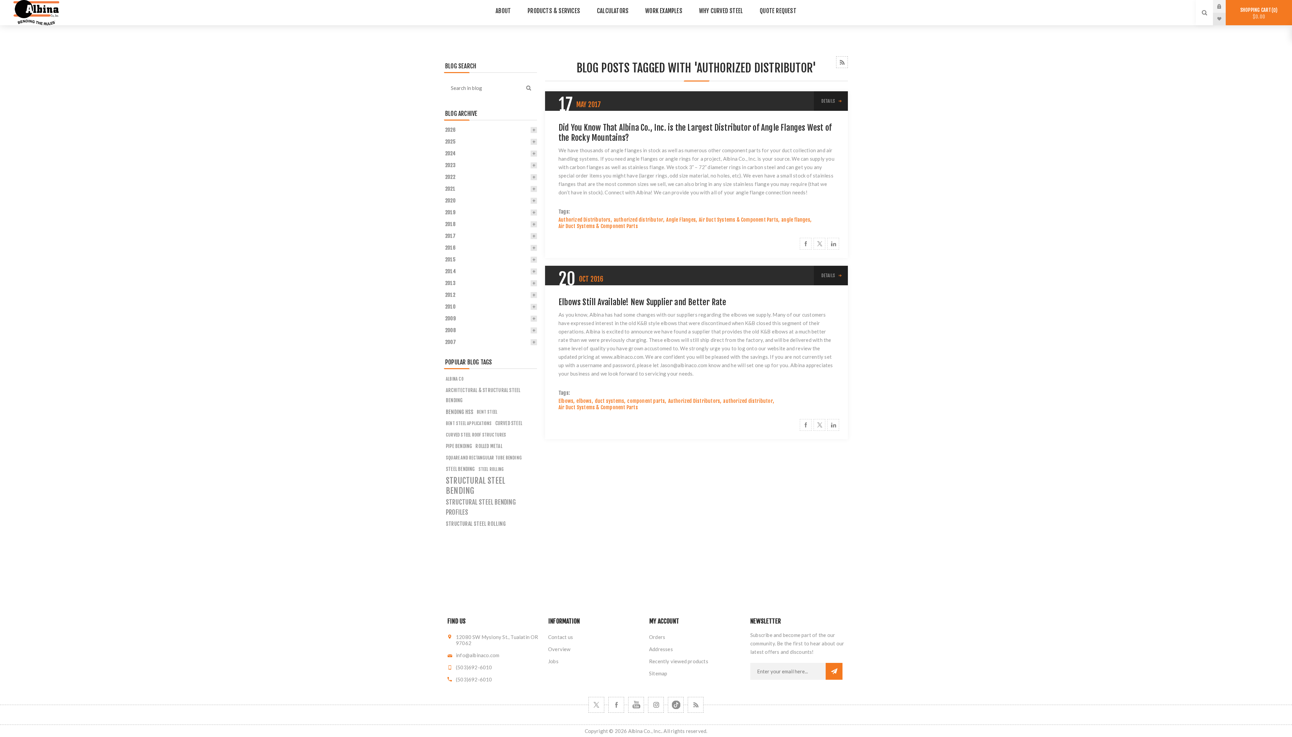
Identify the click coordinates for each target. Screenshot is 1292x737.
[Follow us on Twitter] (596, 705)
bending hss (459, 412)
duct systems (609, 401)
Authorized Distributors (585, 220)
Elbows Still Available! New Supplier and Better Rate (642, 302)
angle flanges (795, 220)
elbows (583, 401)
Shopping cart (1258, 13)
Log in (1224, 6)
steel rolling (491, 469)
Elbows (566, 401)
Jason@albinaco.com (684, 365)
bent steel (487, 412)
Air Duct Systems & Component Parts (738, 220)
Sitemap (658, 673)
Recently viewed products (678, 661)
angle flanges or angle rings (659, 159)
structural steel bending (475, 486)
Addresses (661, 649)
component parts (646, 401)
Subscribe (834, 671)
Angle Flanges (681, 220)
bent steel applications (469, 423)
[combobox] (482, 87)
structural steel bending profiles (481, 507)
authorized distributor (638, 220)
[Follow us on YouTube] (636, 705)
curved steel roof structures (476, 435)
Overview (559, 649)
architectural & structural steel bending (483, 395)
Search (528, 87)
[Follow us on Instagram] (656, 705)
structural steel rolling (476, 523)
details (828, 101)
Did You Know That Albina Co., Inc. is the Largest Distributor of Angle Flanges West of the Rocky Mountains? (695, 133)
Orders (657, 637)
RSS (842, 62)
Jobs (553, 661)
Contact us (560, 637)
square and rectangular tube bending (484, 457)
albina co (455, 379)
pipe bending (459, 446)
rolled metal (488, 446)
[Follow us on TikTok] (676, 705)
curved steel (508, 423)
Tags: (564, 212)
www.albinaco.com (622, 357)
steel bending (460, 469)
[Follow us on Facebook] (616, 705)
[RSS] (696, 705)
